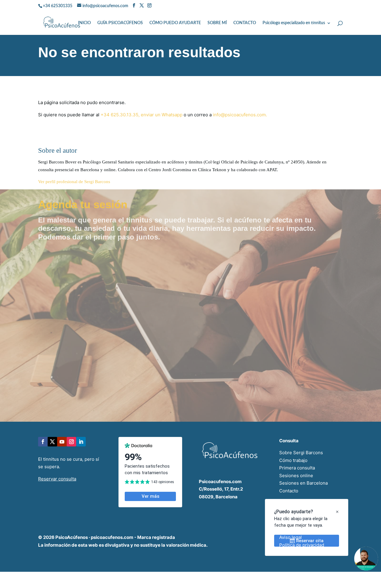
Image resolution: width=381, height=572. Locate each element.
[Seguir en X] (52, 441)
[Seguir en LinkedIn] (81, 441)
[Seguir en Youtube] (62, 441)
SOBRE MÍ (217, 23)
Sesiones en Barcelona (303, 483)
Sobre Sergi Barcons (301, 452)
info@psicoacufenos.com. (240, 115)
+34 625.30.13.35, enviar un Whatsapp (141, 115)
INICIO (84, 23)
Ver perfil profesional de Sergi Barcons (74, 181)
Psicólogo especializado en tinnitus (294, 23)
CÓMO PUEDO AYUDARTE (175, 23)
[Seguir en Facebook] (43, 441)
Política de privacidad (301, 545)
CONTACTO (244, 23)
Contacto (288, 491)
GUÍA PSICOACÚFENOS (120, 23)
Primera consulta (297, 468)
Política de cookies (299, 552)
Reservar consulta (57, 479)
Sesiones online (296, 475)
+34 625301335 (57, 6)
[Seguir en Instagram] (71, 441)
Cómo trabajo (293, 460)
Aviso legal (290, 537)
